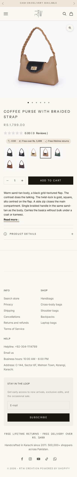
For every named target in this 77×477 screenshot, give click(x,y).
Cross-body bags (51, 304)
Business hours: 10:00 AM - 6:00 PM (26, 358)
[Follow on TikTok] (47, 459)
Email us (9, 352)
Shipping (9, 310)
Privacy (8, 304)
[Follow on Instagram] (30, 459)
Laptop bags (48, 322)
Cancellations (12, 316)
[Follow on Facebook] (22, 459)
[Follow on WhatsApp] (55, 459)
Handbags (47, 298)
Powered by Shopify (55, 468)
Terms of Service (14, 328)
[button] (9, 152)
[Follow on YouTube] (38, 459)
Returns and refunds (16, 322)
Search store (11, 298)
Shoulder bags (49, 310)
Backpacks (47, 316)
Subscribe (38, 417)
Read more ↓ (11, 219)
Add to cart (50, 180)
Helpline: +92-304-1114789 (20, 346)
